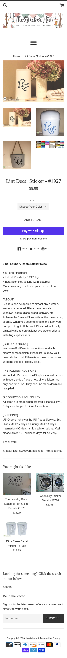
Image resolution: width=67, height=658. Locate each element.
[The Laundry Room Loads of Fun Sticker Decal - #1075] (17, 484)
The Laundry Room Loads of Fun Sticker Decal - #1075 (16, 504)
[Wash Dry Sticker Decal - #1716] (50, 482)
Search (7, 586)
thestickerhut (32, 638)
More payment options (33, 238)
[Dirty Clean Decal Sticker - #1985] (17, 528)
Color (33, 200)
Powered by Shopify (50, 638)
